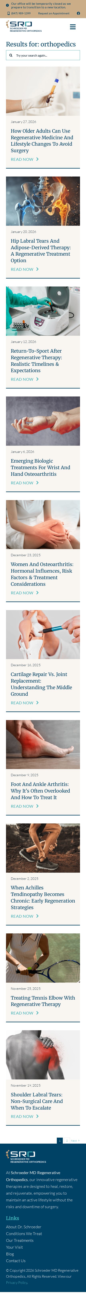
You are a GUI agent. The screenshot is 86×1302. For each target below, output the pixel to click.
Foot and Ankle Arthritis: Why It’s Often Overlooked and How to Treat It (40, 790)
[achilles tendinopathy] (43, 825)
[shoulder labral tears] (43, 1032)
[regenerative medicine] (43, 68)
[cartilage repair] (43, 611)
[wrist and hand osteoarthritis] (43, 398)
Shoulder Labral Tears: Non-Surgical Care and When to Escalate (37, 1101)
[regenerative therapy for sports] (43, 288)
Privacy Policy (16, 1282)
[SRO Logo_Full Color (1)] (24, 22)
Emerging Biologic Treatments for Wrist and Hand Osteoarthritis (40, 467)
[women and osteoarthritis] (43, 501)
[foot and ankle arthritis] (43, 721)
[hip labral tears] (43, 178)
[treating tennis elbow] (43, 935)
